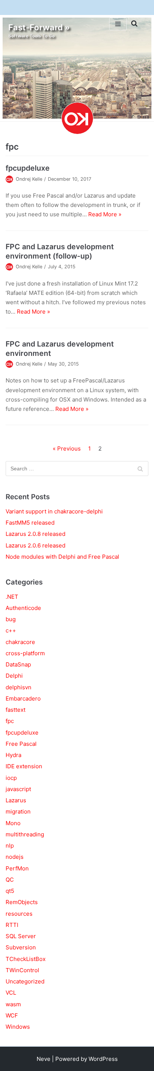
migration (18, 811)
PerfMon (17, 868)
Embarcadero (23, 698)
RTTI (12, 924)
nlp (10, 845)
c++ (11, 630)
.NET (12, 596)
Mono (13, 823)
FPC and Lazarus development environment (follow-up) (60, 251)
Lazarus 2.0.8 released (35, 533)
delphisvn (18, 687)
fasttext (15, 709)
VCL (11, 992)
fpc (10, 720)
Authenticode (23, 607)
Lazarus (16, 800)
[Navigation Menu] (118, 24)
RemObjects (22, 902)
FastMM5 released (30, 522)
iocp (11, 777)
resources (19, 913)
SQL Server (21, 936)
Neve (43, 1058)
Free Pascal (21, 743)
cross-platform (25, 653)
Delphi (14, 675)
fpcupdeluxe (28, 168)
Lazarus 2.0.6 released (35, 545)
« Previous (67, 448)
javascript (18, 789)
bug (11, 619)
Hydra (13, 755)
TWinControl (22, 970)
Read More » (104, 214)
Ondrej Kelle (29, 179)
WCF (12, 1015)
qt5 (10, 890)
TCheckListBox (26, 958)
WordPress (103, 1058)
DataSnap (18, 664)
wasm (13, 1004)
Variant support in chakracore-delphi (54, 511)
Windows (18, 1026)
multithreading (25, 834)
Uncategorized (25, 981)
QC (10, 879)
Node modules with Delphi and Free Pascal (62, 556)
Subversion (21, 947)
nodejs (15, 856)
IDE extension (24, 766)
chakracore (20, 642)
